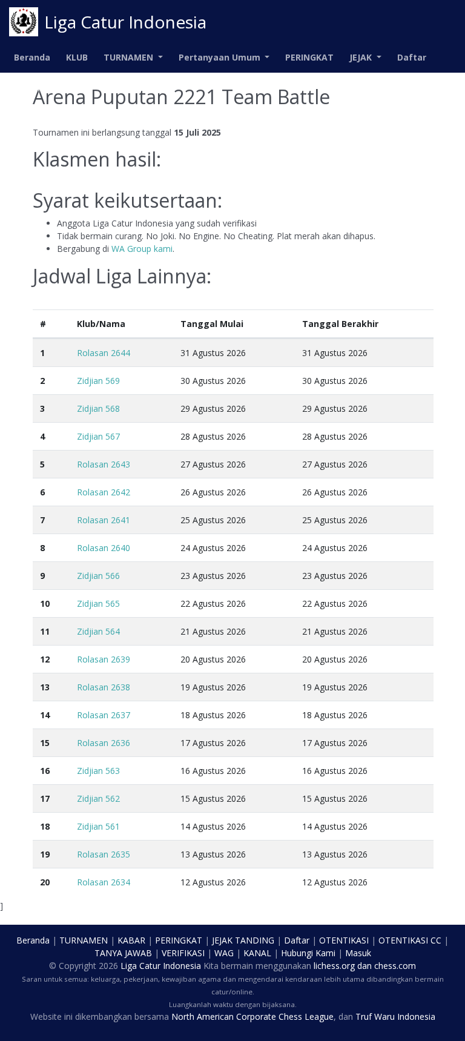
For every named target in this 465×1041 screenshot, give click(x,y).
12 (45, 659)
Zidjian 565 (98, 603)
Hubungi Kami (308, 953)
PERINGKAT (309, 57)
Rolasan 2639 (103, 659)
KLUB (77, 57)
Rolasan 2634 (103, 882)
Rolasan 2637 (103, 715)
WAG (224, 953)
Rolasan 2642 (103, 492)
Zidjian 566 (98, 575)
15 (45, 743)
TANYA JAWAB (123, 953)
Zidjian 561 (98, 826)
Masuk (28, 88)
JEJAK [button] (361, 57)
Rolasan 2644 (103, 353)
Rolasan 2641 (103, 520)
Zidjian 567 (98, 436)
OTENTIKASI (344, 940)
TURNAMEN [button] (130, 57)
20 (45, 882)
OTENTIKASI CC (409, 940)
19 (45, 854)
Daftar (411, 57)
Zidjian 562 (98, 798)
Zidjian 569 (98, 380)
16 (45, 770)
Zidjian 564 (98, 631)
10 (45, 603)
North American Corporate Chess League (252, 1016)
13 (45, 687)
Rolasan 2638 (103, 687)
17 (45, 798)
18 (45, 826)
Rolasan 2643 (103, 464)
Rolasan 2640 (103, 548)
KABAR (131, 940)
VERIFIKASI (183, 953)
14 (45, 715)
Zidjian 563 (98, 770)
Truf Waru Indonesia (395, 1016)
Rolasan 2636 (103, 743)
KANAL (257, 953)
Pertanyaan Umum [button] (221, 57)
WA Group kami (142, 248)
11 (45, 631)
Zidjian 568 (98, 408)
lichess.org (334, 965)
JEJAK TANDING (243, 940)
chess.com (395, 965)
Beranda (32, 57)
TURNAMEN (83, 940)
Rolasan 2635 (103, 854)
